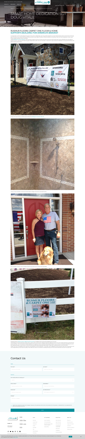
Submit (42, 410)
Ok (70, 436)
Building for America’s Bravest (19, 39)
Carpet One (13, 8)
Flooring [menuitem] (34, 420)
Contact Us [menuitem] (69, 425)
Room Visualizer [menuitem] (47, 420)
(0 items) (80, 5)
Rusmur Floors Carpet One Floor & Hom (26, 341)
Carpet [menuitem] (34, 425)
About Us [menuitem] (68, 420)
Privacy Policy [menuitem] (69, 429)
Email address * (45, 383)
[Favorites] (79, 6)
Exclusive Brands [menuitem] (59, 432)
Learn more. (15, 437)
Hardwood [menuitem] (34, 423)
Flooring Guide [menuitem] (58, 423)
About (17, 8)
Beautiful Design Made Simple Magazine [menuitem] (48, 424)
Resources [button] (13, 4)
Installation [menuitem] (58, 430)
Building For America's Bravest (38, 116)
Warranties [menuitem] (58, 428)
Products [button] (6, 4)
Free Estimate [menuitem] (35, 431)
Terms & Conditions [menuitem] (70, 427)
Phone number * (13, 383)
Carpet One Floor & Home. (15, 433)
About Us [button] (19, 4)
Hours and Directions (59, 5)
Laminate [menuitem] (34, 427)
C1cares (21, 8)
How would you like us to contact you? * (17, 377)
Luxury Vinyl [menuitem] (35, 422)
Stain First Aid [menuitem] (58, 422)
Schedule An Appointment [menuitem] (9, 6)
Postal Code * (13, 389)
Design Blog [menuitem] (46, 426)
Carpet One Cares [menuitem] (70, 423)
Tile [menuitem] (33, 429)
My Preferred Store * (46, 389)
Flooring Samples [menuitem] (47, 422)
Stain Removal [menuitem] (58, 420)
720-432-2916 (19, 1)
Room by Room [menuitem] (70, 422)
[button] (77, 6)
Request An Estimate (70, 5)
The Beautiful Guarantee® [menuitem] (58, 426)
